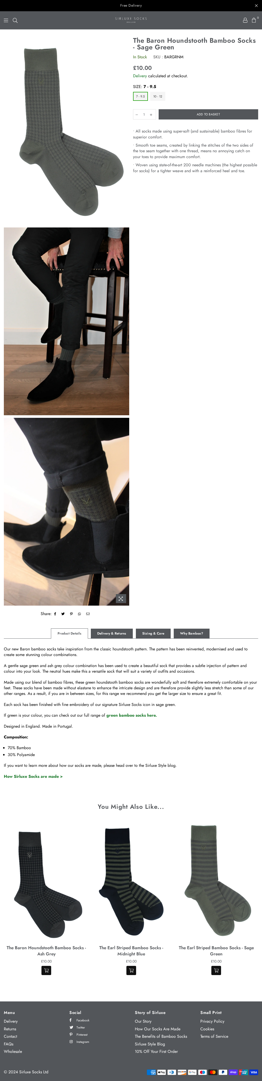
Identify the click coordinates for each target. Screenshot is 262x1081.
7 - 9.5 (140, 96)
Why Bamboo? (191, 633)
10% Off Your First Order (156, 1051)
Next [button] (253, 901)
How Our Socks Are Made (157, 1029)
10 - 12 (157, 96)
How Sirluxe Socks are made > (33, 776)
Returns (10, 1029)
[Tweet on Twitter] (63, 614)
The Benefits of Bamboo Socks (161, 1036)
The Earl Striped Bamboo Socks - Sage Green (216, 951)
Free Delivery (131, 5)
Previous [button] (8, 901)
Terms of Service (214, 1036)
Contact (10, 1036)
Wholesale (13, 1051)
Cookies (207, 1029)
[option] (66, 131)
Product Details (69, 633)
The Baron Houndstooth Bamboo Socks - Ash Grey (46, 951)
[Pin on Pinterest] (71, 614)
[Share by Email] (88, 614)
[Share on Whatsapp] (79, 614)
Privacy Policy (212, 1021)
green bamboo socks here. (131, 715)
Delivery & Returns (111, 633)
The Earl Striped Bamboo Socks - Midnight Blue (131, 951)
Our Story (143, 1021)
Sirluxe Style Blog (150, 1044)
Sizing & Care (153, 633)
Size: (144, 87)
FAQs (8, 1044)
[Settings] (245, 20)
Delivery (140, 76)
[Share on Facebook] (55, 614)
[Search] (15, 20)
